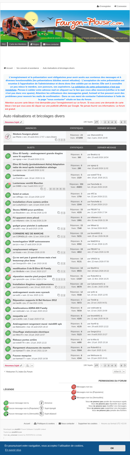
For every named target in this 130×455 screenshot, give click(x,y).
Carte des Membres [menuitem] (17, 44)
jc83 (18, 229)
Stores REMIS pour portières (28, 209)
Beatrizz (94, 154)
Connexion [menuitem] (122, 6)
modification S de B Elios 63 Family (32, 268)
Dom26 (19, 178)
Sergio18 (95, 332)
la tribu (94, 339)
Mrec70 (19, 335)
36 (64, 189)
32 (50, 189)
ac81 (18, 295)
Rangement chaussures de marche (31, 347)
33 (54, 189)
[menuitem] (35, 44)
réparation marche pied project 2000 (32, 276)
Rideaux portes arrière (25, 339)
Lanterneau (19, 175)
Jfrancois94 (96, 135)
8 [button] (121, 122)
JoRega (19, 197)
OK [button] (112, 448)
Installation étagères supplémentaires (33, 284)
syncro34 (20, 279)
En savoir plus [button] (13, 450)
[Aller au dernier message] (102, 135)
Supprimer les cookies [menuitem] (87, 423)
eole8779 (95, 175)
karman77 (20, 351)
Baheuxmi (20, 327)
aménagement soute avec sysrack (31, 292)
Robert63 (95, 276)
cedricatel (20, 311)
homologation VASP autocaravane (31, 241)
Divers (54, 137)
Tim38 (93, 300)
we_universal (12, 435)
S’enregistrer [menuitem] (105, 6)
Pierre (18, 137)
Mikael (94, 225)
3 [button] (108, 122)
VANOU (94, 259)
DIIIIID (18, 186)
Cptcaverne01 (22, 287)
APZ (92, 194)
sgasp (18, 159)
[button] (96, 122)
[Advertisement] (65, 57)
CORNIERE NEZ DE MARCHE (28, 233)
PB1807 (94, 209)
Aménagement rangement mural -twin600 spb (37, 324)
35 (60, 189)
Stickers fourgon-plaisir (25, 134)
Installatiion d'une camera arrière (30, 202)
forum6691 (95, 233)
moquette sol (20, 316)
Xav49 (93, 324)
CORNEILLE (21, 236)
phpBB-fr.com (17, 432)
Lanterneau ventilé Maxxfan (28, 183)
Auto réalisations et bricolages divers (34, 116)
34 (57, 189)
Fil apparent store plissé (26, 217)
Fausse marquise (22, 355)
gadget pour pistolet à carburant (30, 225)
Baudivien (20, 213)
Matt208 (94, 241)
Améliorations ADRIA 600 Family (30, 308)
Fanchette (95, 184)
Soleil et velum (21, 194)
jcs (17, 244)
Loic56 (19, 319)
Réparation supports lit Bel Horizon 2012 (35, 300)
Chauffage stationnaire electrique (31, 332)
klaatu (18, 252)
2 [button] (105, 122)
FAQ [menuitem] (4, 44)
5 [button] (115, 122)
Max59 (94, 268)
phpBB (17, 429)
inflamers (20, 221)
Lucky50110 (21, 205)
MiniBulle (20, 271)
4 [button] (112, 122)
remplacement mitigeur (25, 249)
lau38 (18, 303)
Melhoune (95, 355)
